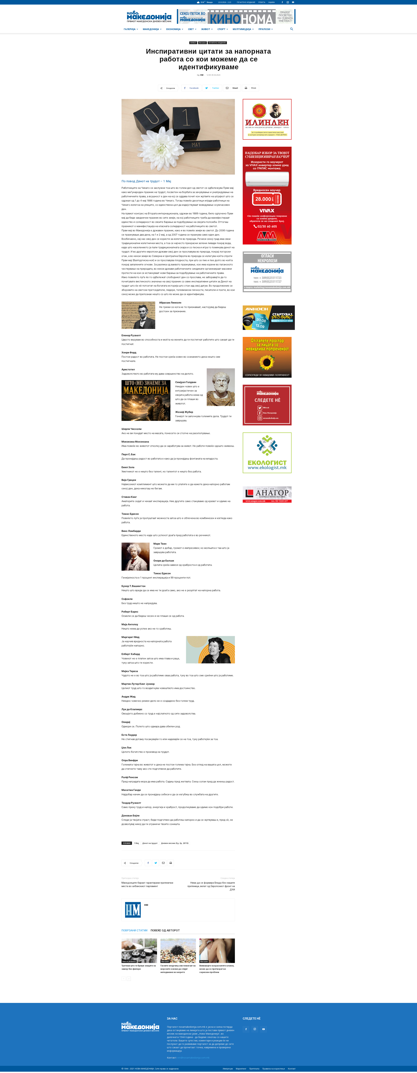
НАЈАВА (271, 2)
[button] (291, 29)
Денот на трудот (150, 843)
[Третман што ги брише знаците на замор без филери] (139, 951)
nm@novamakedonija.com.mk (193, 1057)
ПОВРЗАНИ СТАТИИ (134, 930)
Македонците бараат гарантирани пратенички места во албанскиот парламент (147, 884)
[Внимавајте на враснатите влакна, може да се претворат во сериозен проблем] (217, 951)
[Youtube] (293, 2)
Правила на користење (273, 1068)
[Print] (170, 863)
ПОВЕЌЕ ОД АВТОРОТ (165, 930)
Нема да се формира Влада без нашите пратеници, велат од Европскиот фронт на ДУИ (211, 886)
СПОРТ (221, 29)
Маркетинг (241, 1068)
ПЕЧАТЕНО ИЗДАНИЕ (246, 2)
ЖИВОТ (205, 29)
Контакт (291, 1068)
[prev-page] (124, 979)
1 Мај (136, 843)
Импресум (228, 1068)
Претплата (254, 1068)
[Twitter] (155, 863)
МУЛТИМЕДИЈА (242, 29)
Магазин (202, 43)
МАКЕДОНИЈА (151, 29)
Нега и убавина (129, 961)
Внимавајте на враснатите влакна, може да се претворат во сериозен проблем (216, 968)
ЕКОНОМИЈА (173, 29)
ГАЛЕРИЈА (130, 29)
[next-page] (129, 979)
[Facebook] (282, 2)
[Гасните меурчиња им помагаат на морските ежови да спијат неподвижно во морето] (178, 951)
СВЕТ (191, 29)
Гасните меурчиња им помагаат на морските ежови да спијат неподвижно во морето (177, 968)
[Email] (163, 863)
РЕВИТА (261, 2)
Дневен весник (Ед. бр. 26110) (174, 843)
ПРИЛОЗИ (264, 29)
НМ (201, 75)
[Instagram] (287, 2)
